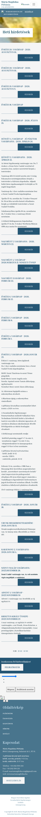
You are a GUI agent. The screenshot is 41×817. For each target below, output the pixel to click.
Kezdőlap (29, 12)
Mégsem (10, 689)
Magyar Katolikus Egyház (20, 798)
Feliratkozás (12, 667)
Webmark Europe (27, 814)
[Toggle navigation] (34, 4)
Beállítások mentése (25, 689)
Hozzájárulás (13, 780)
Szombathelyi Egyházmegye (20, 800)
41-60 (25, 651)
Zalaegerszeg (20, 805)
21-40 (20, 651)
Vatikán (20, 802)
